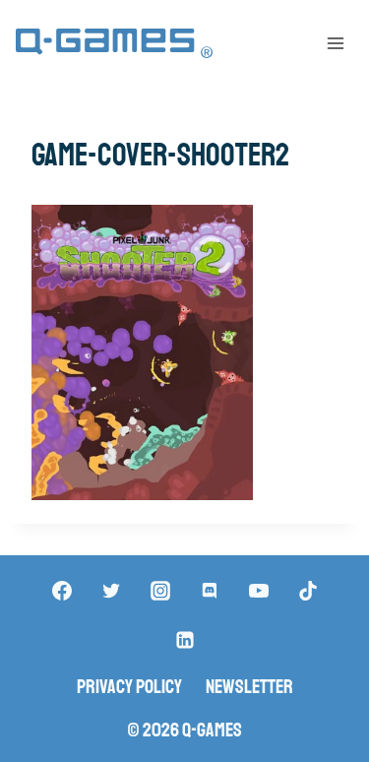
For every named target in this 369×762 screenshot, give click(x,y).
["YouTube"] (258, 590)
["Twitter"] (111, 590)
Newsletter (249, 686)
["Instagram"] (160, 590)
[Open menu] (335, 43)
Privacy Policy (129, 686)
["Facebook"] (62, 590)
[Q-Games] (114, 44)
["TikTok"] (308, 590)
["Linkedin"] (185, 640)
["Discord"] (209, 590)
